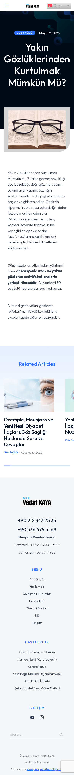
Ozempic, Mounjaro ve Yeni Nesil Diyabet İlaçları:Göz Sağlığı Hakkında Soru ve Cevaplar (28, 432)
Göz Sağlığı (11, 452)
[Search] (61, 734)
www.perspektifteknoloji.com (45, 769)
